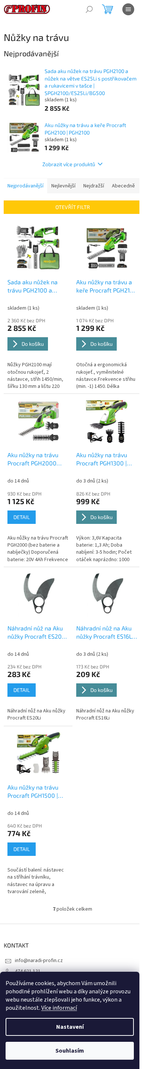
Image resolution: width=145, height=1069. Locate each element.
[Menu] (128, 9)
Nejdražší (93, 186)
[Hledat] (89, 9)
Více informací (59, 1008)
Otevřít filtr (72, 207)
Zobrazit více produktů (68, 164)
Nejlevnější (63, 186)
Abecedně (123, 186)
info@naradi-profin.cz (39, 960)
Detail (21, 517)
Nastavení (70, 1027)
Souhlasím (69, 1051)
